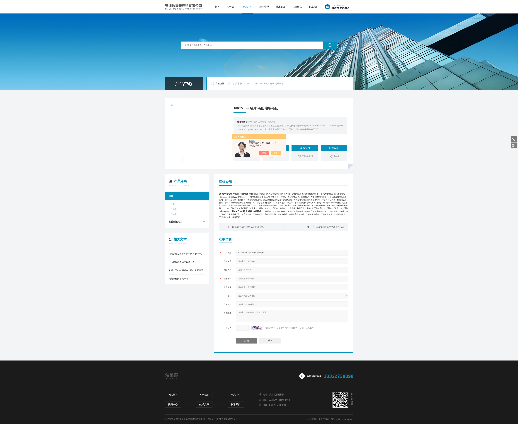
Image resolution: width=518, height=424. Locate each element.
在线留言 (297, 6)
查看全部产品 (175, 221)
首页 (217, 6)
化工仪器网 (323, 419)
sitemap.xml (347, 419)
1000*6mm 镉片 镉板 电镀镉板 (249, 227)
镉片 (175, 204)
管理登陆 (335, 419)
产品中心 (248, 6)
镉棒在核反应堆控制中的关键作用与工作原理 (187, 254)
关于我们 (231, 6)
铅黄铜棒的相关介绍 (178, 278)
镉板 (175, 213)
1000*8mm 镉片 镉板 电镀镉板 (330, 227)
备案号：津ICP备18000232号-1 (222, 419)
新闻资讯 (264, 6)
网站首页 (173, 394)
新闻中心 (173, 404)
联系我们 (313, 6)
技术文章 (281, 6)
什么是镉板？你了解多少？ (182, 262)
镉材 (249, 83)
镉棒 (175, 209)
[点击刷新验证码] (256, 328)
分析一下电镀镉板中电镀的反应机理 (186, 270)
